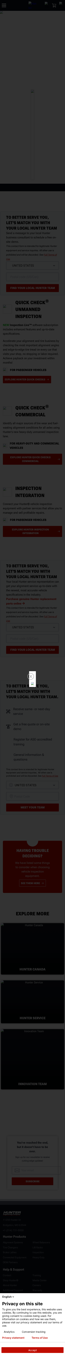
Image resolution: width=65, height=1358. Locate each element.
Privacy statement (13, 1337)
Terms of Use (40, 1337)
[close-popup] (61, 1296)
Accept (32, 1350)
